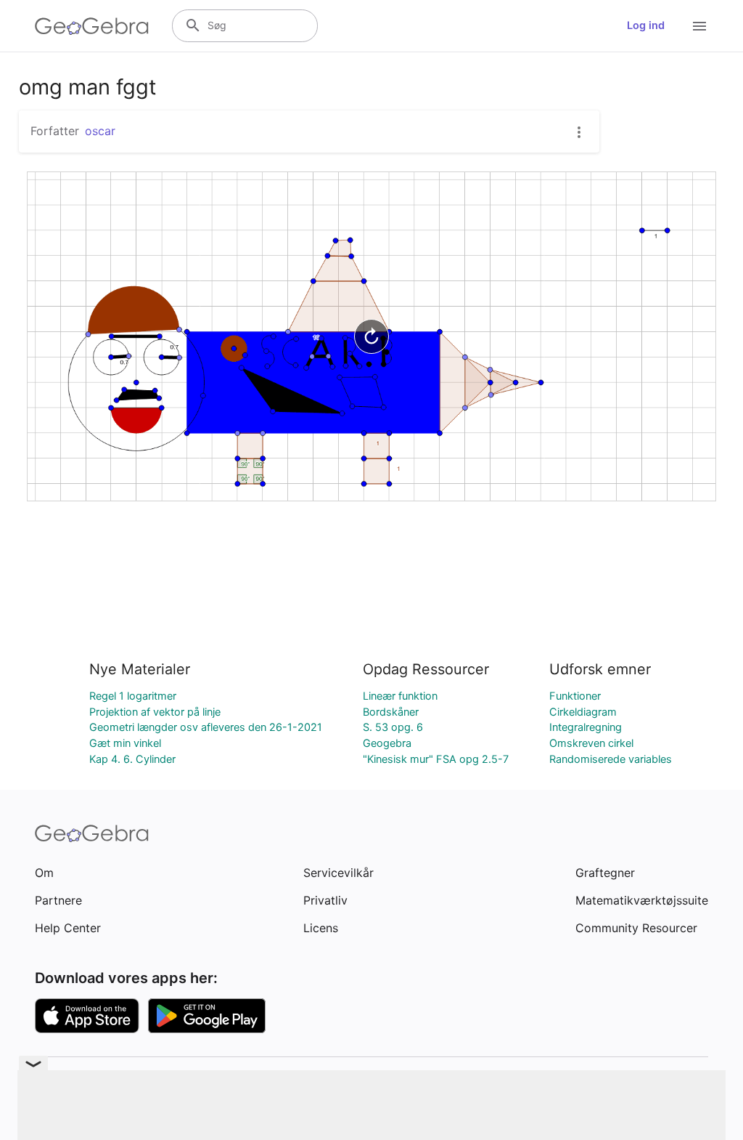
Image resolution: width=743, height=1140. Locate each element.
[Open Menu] (699, 26)
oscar (100, 131)
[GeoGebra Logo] (92, 26)
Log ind (646, 25)
